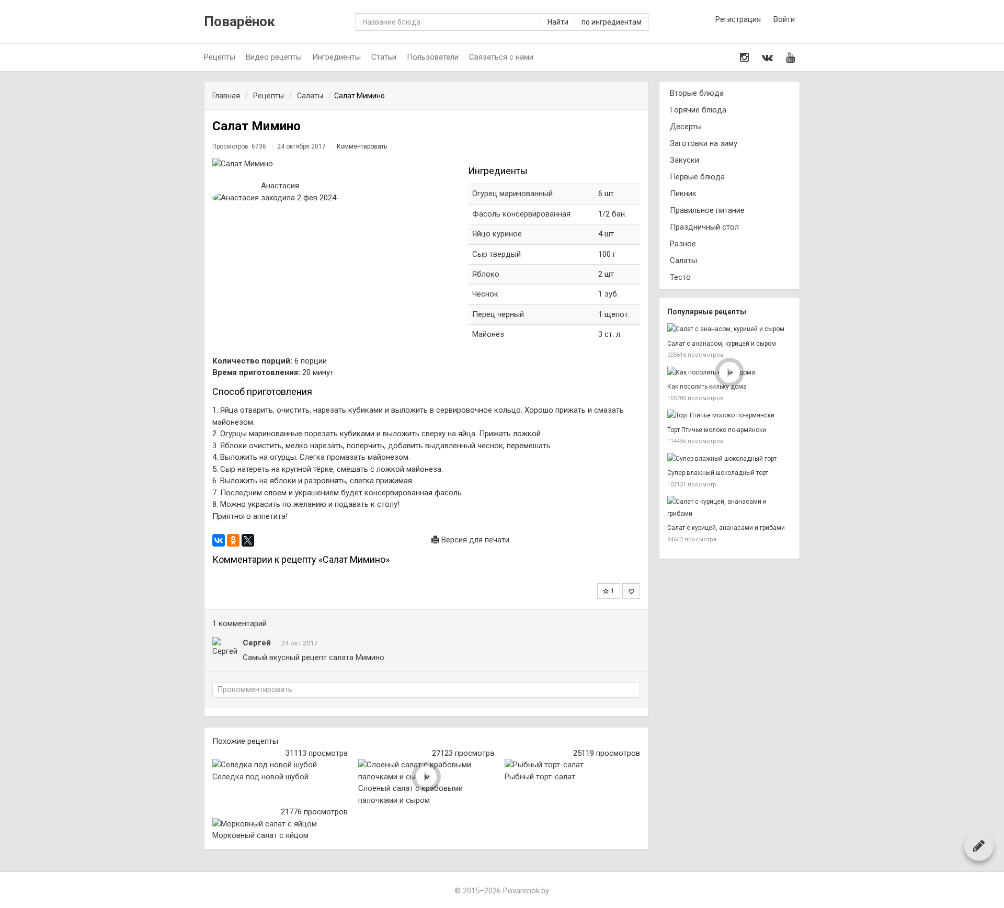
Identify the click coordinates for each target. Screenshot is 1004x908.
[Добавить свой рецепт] (979, 846)
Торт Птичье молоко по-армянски (716, 430)
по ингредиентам (611, 22)
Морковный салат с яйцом (260, 835)
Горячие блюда (698, 110)
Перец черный (498, 314)
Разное (683, 243)
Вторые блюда (697, 93)
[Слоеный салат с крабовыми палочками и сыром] (426, 770)
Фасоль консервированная (521, 214)
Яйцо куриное (498, 234)
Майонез (488, 334)
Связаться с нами (501, 57)
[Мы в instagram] (744, 57)
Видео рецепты (274, 57)
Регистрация (738, 19)
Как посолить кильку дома (707, 386)
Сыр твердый (496, 254)
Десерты (686, 126)
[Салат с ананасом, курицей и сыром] (729, 329)
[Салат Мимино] (335, 164)
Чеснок (485, 294)
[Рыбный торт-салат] (572, 765)
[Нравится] (631, 591)
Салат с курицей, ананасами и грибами (726, 527)
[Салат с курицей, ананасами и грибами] (729, 507)
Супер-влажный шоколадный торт (717, 472)
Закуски (684, 160)
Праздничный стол (704, 227)
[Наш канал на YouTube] (790, 57)
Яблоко (485, 274)
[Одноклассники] (233, 540)
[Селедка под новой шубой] (280, 765)
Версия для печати (474, 539)
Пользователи (433, 57)
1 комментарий (239, 623)
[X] (248, 540)
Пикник (683, 193)
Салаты (683, 260)
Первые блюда (697, 176)
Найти (557, 22)
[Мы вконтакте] (767, 57)
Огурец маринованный (512, 193)
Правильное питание (707, 210)
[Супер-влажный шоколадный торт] (729, 459)
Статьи (383, 57)
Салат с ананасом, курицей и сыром (721, 343)
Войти (784, 19)
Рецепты (219, 57)
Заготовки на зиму (703, 143)
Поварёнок (239, 22)
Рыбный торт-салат (540, 776)
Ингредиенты (336, 57)
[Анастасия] (235, 198)
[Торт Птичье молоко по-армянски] (729, 416)
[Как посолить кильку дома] (729, 373)
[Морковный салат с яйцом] (280, 824)
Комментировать (362, 146)
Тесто (680, 277)
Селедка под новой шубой (260, 776)
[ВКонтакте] (218, 540)
